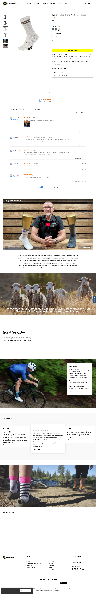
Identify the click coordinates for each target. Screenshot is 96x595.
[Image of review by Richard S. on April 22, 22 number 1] (27, 124)
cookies (9, 590)
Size (56, 33)
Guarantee (28, 561)
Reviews (50, 567)
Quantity (55, 43)
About (66, 3)
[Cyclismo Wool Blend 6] (3, 544)
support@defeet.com (76, 562)
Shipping (53, 21)
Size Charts (51, 561)
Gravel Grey (56, 29)
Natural (59, 29)
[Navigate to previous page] (38, 187)
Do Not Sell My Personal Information (33, 563)
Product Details (58, 72)
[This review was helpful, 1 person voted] (82, 132)
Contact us (74, 558)
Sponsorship (51, 565)
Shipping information (60, 75)
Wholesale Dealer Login (31, 565)
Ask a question (58, 79)
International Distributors (31, 569)
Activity (60, 3)
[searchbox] (14, 109)
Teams (45, 3)
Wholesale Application (30, 567)
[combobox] (27, 109)
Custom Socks (36, 3)
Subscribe (63, 582)
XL (63, 36)
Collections (53, 3)
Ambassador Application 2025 (55, 574)
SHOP (28, 3)
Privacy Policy (52, 569)
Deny (29, 590)
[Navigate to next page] (57, 187)
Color (56, 26)
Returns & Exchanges (30, 559)
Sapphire (53, 29)
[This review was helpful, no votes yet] (82, 145)
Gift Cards (51, 563)
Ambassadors (52, 571)
